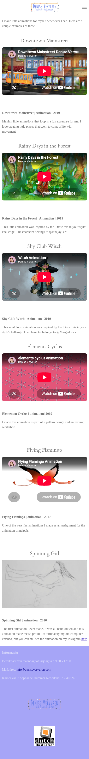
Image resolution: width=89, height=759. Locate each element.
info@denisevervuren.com (34, 669)
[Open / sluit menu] (84, 7)
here (84, 639)
